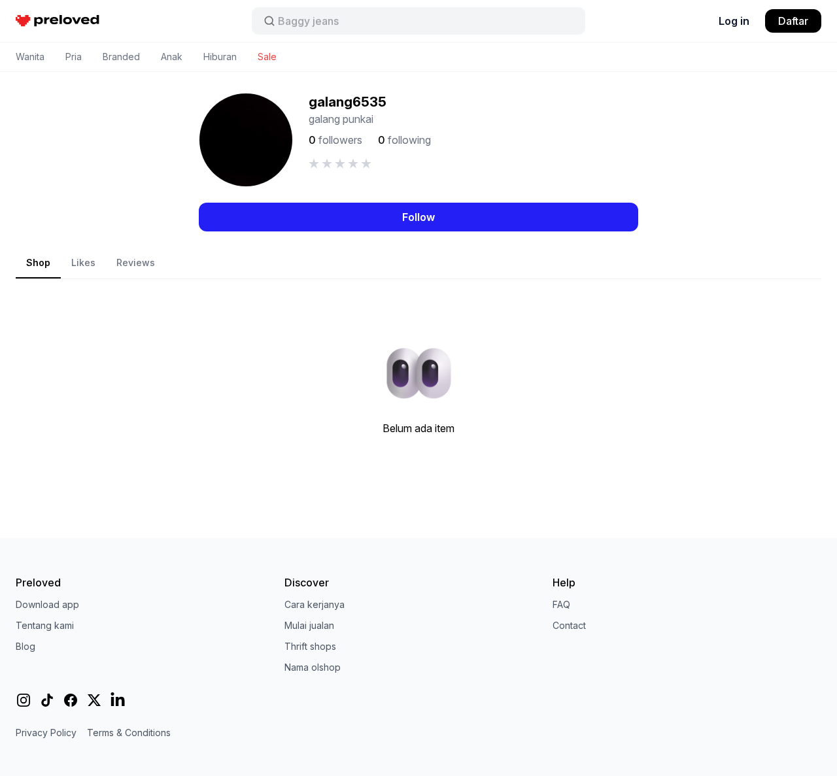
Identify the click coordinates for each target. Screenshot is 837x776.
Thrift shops (310, 646)
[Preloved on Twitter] (94, 700)
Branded (121, 56)
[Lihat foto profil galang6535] (246, 140)
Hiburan (220, 56)
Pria (73, 56)
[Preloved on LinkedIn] (118, 700)
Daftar (793, 20)
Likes (83, 262)
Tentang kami (45, 625)
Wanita (30, 56)
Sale (267, 56)
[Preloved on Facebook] (70, 700)
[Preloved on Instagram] (23, 700)
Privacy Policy (46, 732)
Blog (25, 646)
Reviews (135, 262)
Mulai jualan (309, 625)
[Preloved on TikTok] (47, 700)
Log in (734, 20)
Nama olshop (312, 667)
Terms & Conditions (129, 732)
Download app (47, 604)
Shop (38, 262)
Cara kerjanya (314, 604)
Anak (171, 56)
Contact (569, 625)
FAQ (561, 604)
